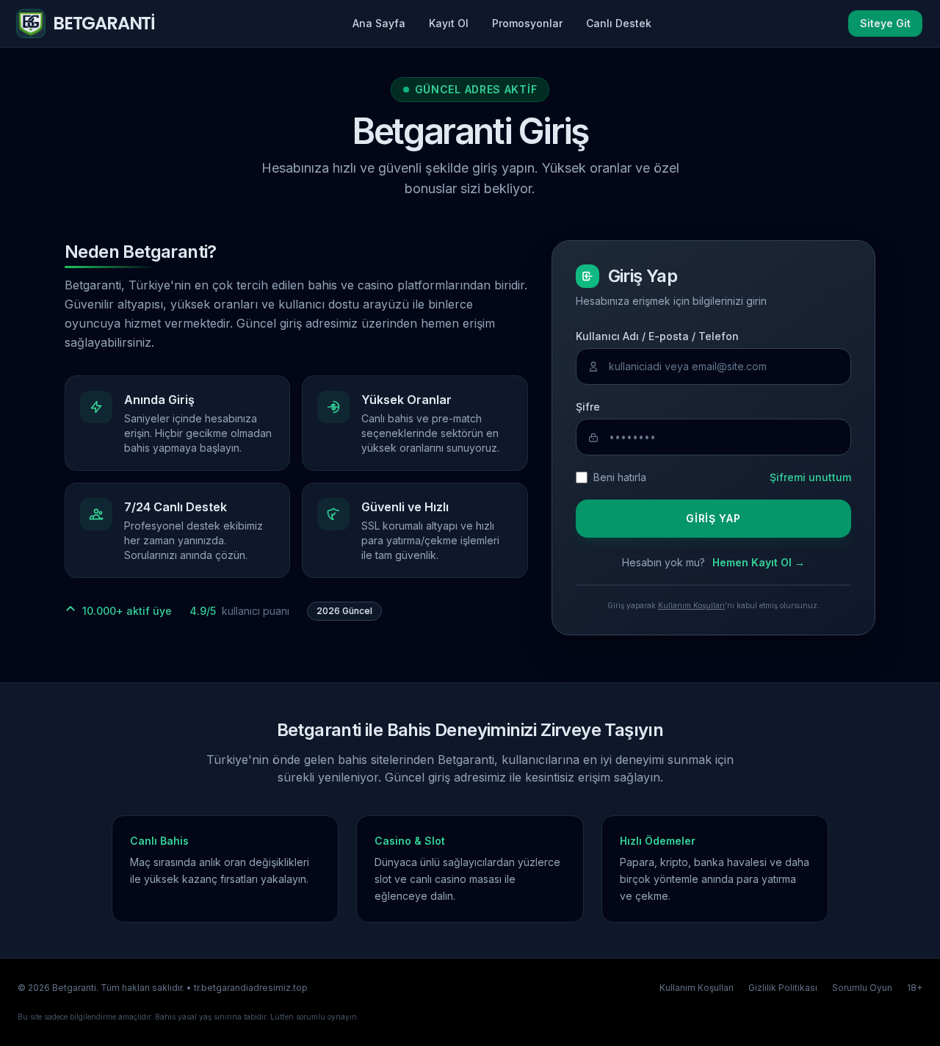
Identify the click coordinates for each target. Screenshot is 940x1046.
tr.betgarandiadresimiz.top (251, 987)
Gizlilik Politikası (782, 987)
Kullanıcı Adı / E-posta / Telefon (657, 336)
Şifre (588, 406)
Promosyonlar (527, 23)
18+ (914, 987)
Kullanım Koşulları (691, 605)
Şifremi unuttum (810, 477)
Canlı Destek (618, 23)
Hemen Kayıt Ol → (758, 562)
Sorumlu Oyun (862, 987)
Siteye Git (885, 23)
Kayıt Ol (449, 23)
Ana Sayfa (378, 23)
